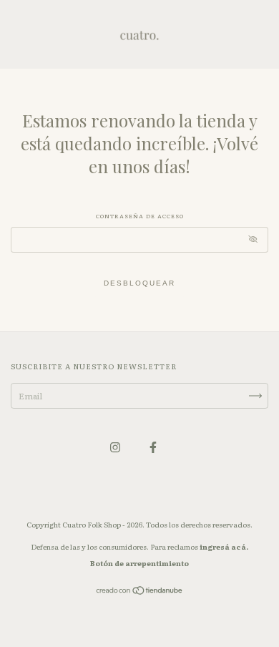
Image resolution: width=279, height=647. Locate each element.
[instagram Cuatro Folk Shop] (115, 446)
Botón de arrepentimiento (139, 563)
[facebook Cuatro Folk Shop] (153, 446)
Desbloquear (139, 283)
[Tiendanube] (140, 591)
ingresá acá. (224, 546)
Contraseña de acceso (140, 216)
